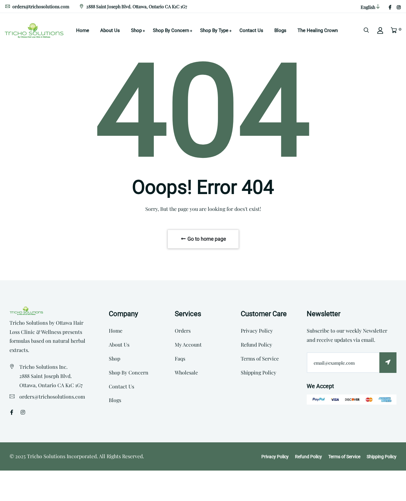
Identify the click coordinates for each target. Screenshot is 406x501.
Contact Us (251, 30)
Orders (183, 330)
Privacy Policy (257, 330)
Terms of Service (260, 358)
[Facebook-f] (390, 7)
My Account (188, 344)
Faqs (180, 358)
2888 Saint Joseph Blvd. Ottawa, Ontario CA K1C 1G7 (136, 6)
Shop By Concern (171, 30)
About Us (110, 30)
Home (82, 30)
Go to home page (206, 239)
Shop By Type (214, 30)
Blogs (280, 30)
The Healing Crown (318, 30)
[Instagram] (398, 7)
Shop (136, 30)
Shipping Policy (258, 372)
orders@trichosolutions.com (40, 6)
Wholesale (186, 372)
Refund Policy (256, 344)
